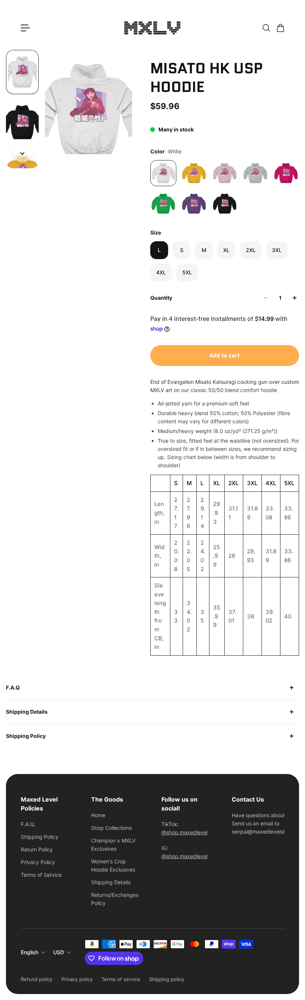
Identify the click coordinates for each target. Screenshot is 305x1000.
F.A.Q (13, 687)
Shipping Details (27, 711)
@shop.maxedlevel (184, 832)
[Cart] (280, 28)
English (29, 952)
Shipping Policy (26, 736)
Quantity (161, 297)
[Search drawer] (266, 28)
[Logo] (152, 28)
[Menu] (25, 28)
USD (58, 952)
